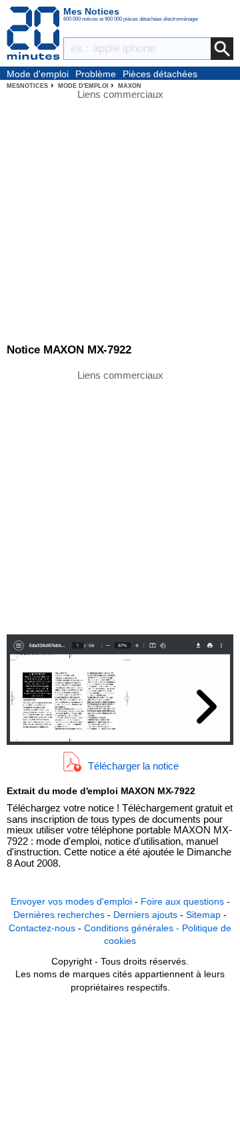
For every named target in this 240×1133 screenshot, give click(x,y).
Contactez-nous (42, 928)
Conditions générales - (133, 928)
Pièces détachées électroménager (160, 75)
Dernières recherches (59, 914)
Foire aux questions (182, 901)
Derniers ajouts (145, 914)
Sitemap (203, 914)
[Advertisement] (120, 501)
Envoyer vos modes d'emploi (71, 901)
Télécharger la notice (133, 765)
